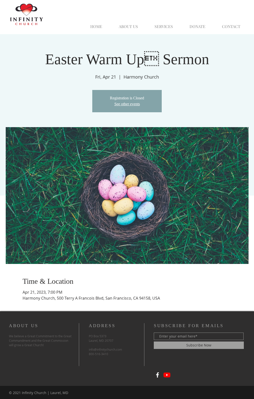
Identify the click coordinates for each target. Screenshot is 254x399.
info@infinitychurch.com (105, 349)
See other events (127, 104)
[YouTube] (166, 374)
